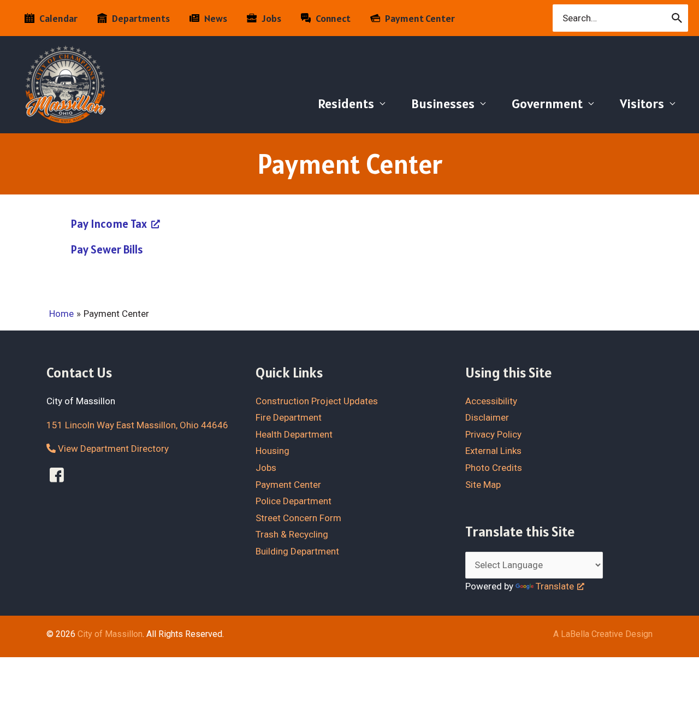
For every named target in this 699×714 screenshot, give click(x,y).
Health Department (294, 434)
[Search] (677, 18)
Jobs (266, 467)
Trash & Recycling (292, 534)
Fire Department (289, 417)
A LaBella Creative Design (603, 634)
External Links (493, 450)
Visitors (642, 103)
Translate (555, 586)
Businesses (443, 103)
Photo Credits (493, 467)
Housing (272, 450)
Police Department (293, 500)
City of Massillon (110, 634)
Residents (346, 103)
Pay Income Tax (109, 223)
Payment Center (288, 484)
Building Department (297, 551)
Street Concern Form (298, 517)
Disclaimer (487, 417)
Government (547, 103)
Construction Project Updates (317, 401)
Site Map (483, 484)
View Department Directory (112, 448)
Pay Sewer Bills (107, 249)
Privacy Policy (493, 434)
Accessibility (491, 401)
